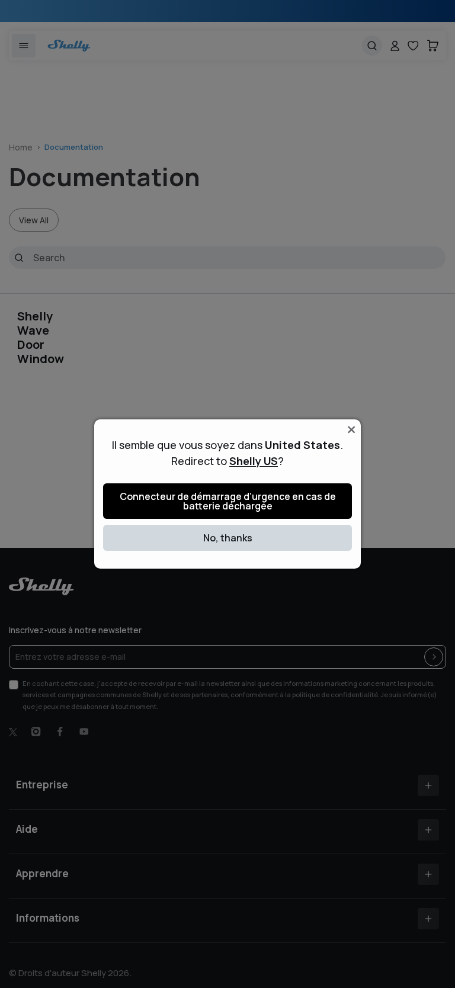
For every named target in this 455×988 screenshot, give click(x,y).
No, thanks (227, 537)
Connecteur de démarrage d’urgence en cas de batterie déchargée (228, 501)
